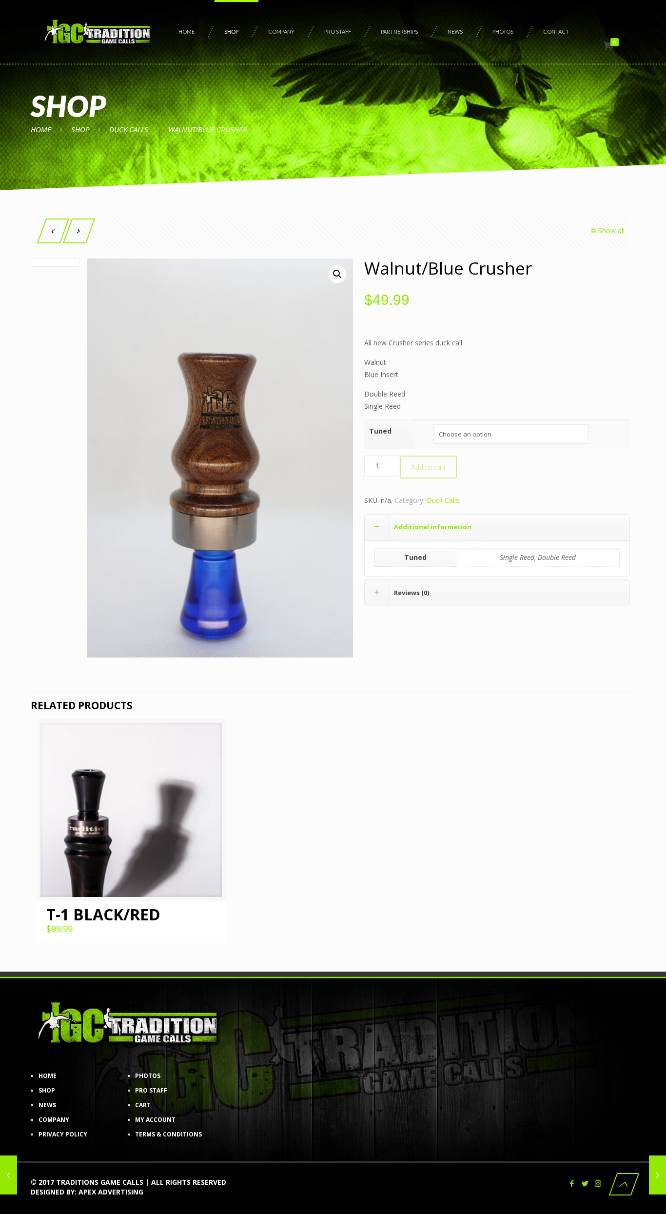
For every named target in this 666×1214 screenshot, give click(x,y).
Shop (47, 1090)
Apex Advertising (110, 1191)
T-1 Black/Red (103, 914)
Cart (143, 1105)
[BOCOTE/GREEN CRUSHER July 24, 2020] (657, 1174)
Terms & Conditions (168, 1134)
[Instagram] (598, 1183)
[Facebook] (572, 1183)
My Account (155, 1119)
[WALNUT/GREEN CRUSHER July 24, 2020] (8, 1174)
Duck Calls (128, 129)
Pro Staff (151, 1090)
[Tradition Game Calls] (97, 32)
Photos (147, 1076)
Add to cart (428, 467)
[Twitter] (585, 1183)
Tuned (380, 431)
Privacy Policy (63, 1134)
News (47, 1105)
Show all (611, 230)
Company (54, 1119)
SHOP (80, 129)
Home (41, 129)
